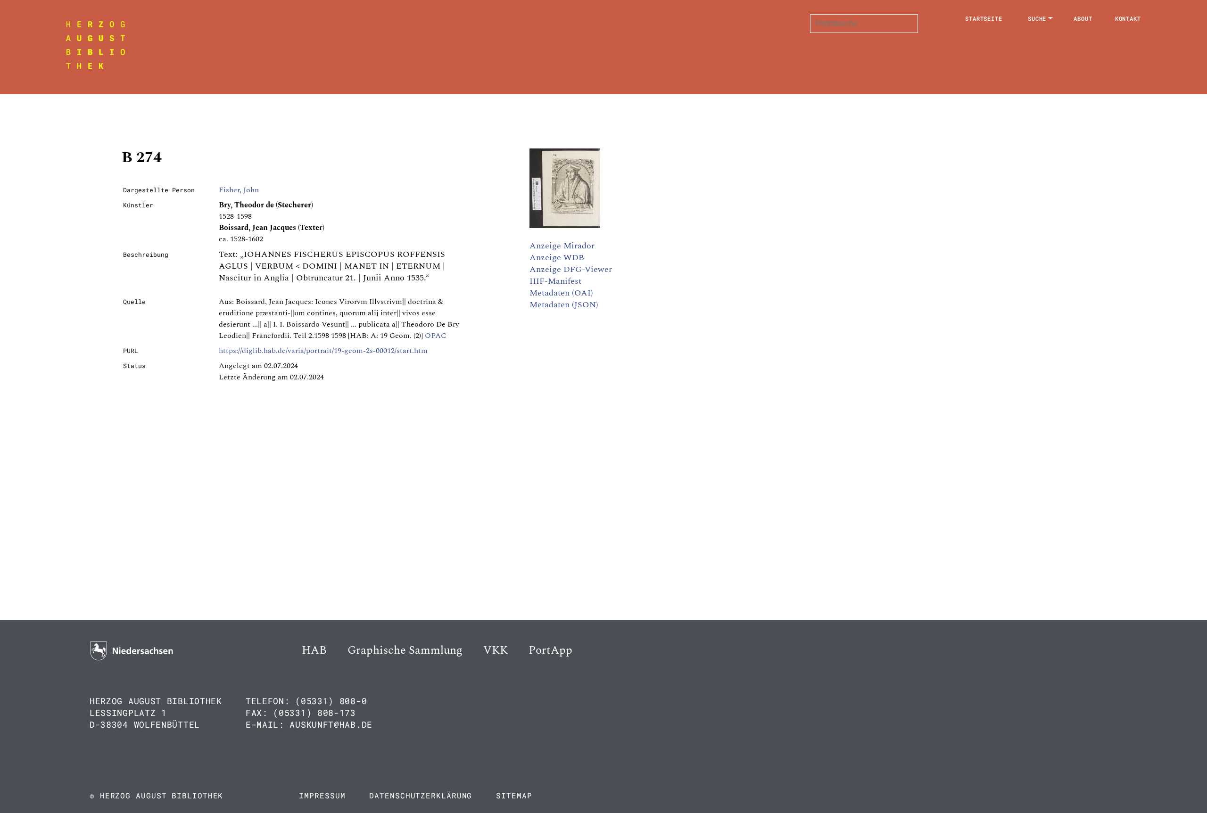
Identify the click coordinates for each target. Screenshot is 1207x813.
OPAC (435, 335)
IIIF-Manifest (555, 281)
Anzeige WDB (556, 257)
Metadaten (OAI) (561, 293)
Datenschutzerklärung (420, 795)
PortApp (550, 650)
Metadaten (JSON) (563, 304)
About (1083, 18)
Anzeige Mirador (562, 245)
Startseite (983, 18)
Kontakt (1128, 18)
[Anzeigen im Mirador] (564, 225)
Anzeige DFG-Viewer (570, 269)
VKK (495, 650)
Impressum (322, 795)
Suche (1037, 18)
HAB (314, 650)
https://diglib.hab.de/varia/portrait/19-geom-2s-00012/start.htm (323, 350)
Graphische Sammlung (405, 650)
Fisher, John (239, 190)
